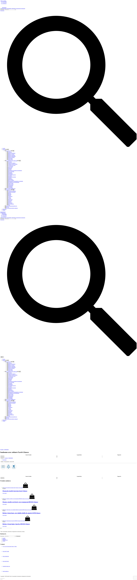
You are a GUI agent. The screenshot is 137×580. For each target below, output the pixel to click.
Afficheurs (10, 152)
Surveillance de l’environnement (13, 182)
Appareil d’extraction (11, 192)
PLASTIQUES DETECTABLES (12, 208)
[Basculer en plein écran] (1, 578)
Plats (9, 415)
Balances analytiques (11, 153)
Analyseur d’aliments (11, 373)
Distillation (10, 168)
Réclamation (4, 7)
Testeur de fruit (10, 184)
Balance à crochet (11, 154)
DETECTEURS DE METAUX (11, 206)
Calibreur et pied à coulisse (12, 164)
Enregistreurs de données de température (15, 170)
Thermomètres (10, 185)
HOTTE (7, 207)
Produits (4, 149)
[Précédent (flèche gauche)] (0, 579)
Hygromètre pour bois (12, 174)
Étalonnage (4, 209)
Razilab (4, 148)
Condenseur (10, 196)
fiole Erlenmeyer (11, 203)
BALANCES (8, 150)
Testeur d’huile (10, 183)
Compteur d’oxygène (11, 165)
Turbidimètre (10, 186)
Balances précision (11, 157)
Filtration (9, 201)
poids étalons (10, 158)
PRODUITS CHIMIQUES (10, 188)
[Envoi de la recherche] (15, 9)
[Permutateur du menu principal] (2, 357)
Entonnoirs (10, 200)
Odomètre (10, 388)
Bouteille (9, 194)
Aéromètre (10, 372)
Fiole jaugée (10, 202)
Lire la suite (5, 493)
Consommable (10, 166)
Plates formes (10, 159)
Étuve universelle (11, 171)
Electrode (9, 169)
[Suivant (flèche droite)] (1, 579)
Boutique (4, 539)
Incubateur (10, 175)
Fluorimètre (10, 172)
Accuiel (4, 538)
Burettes (9, 195)
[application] (6, 149)
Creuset (9, 197)
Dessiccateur (10, 167)
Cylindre (9, 198)
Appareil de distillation (12, 191)
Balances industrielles (12, 156)
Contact (4, 210)
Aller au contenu (3, 0)
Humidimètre (10, 173)
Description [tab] (4, 459)
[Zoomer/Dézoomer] (0, 578)
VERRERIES (8, 189)
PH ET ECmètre (11, 180)
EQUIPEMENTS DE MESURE (11, 160)
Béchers (9, 193)
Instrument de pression (12, 176)
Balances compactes (11, 155)
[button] (68, 211)
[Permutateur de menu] (8, 149)
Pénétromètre (10, 179)
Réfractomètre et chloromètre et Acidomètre (15, 181)
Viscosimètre (10, 187)
